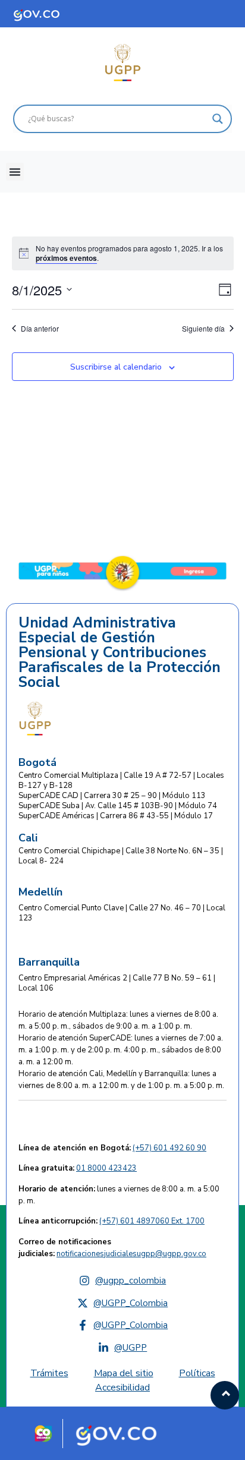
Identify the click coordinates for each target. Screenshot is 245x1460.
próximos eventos (66, 258)
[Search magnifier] (217, 119)
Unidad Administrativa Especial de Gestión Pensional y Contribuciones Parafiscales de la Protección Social (119, 653)
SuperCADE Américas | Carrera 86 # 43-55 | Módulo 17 (115, 816)
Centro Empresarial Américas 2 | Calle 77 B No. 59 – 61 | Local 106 (116, 983)
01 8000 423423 (106, 1168)
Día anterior (40, 328)
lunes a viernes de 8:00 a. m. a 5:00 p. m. (118, 1195)
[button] (15, 172)
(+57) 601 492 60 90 (169, 1148)
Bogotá (37, 762)
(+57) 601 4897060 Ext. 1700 (152, 1221)
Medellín (40, 892)
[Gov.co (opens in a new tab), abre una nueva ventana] (121, 1433)
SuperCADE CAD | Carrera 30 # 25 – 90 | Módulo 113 (112, 795)
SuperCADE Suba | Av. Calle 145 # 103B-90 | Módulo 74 (117, 805)
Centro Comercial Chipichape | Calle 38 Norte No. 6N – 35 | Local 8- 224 (120, 856)
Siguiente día (203, 328)
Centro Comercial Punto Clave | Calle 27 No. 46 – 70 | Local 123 (121, 913)
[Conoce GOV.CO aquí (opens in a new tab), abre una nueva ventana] (47, 13)
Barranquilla (49, 962)
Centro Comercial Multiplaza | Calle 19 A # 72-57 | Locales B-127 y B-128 (121, 780)
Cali (27, 838)
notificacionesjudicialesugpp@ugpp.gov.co (131, 1253)
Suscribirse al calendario (116, 367)
